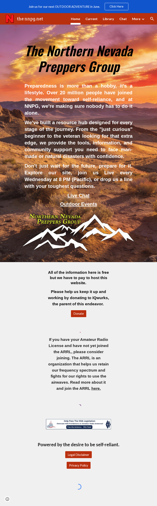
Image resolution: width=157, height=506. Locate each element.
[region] (78, 6)
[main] (78, 56)
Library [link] (108, 19)
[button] (152, 19)
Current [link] (91, 19)
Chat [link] (123, 19)
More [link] (136, 19)
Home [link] (75, 19)
